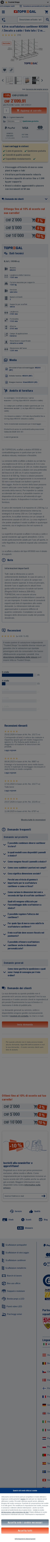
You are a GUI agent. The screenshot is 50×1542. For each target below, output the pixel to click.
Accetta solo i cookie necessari (25, 1522)
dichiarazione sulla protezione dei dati (15, 1512)
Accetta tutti (25, 1530)
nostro (23, 1499)
